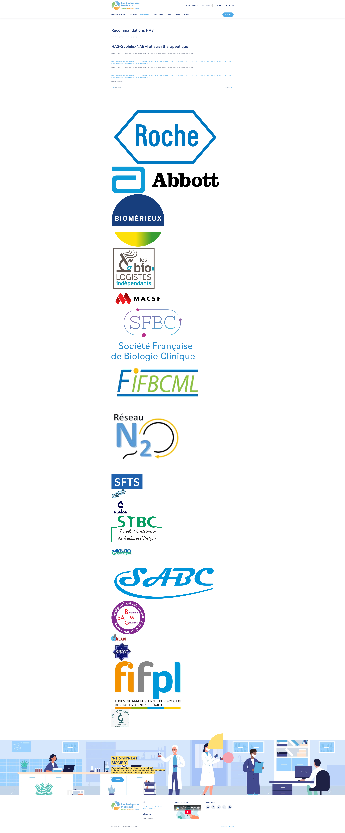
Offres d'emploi (158, 15)
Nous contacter (192, 5)
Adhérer (228, 14)
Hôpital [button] (177, 15)
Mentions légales (115, 826)
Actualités (133, 15)
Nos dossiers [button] (144, 15)
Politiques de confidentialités (131, 826)
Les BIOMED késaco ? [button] (118, 15)
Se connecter (207, 5)
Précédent (118, 87)
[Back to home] (125, 5)
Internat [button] (186, 15)
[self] (217, 5)
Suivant (228, 87)
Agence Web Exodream (227, 826)
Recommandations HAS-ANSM (130, 37)
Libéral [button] (169, 15)
